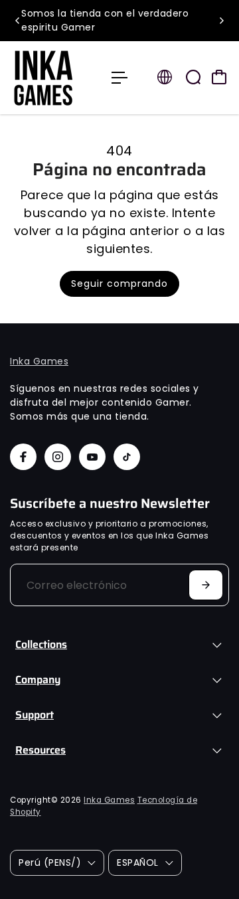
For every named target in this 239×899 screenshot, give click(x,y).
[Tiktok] (127, 457)
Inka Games (39, 361)
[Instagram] (57, 457)
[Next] (221, 21)
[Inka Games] (54, 77)
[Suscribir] (206, 585)
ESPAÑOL (138, 862)
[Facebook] (23, 457)
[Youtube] (92, 457)
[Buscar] (193, 77)
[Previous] (18, 21)
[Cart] (219, 77)
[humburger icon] (119, 77)
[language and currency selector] (165, 77)
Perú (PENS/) (50, 862)
